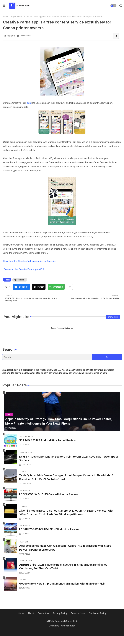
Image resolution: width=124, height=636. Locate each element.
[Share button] (70, 287)
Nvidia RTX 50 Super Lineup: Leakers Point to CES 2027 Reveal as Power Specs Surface (69, 458)
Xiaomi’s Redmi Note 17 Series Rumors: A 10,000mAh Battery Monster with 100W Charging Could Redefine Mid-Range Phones (66, 512)
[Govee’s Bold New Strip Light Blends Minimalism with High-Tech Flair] (10, 584)
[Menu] (4, 6)
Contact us (43, 613)
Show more (113, 317)
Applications (16, 16)
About (31, 613)
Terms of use (78, 613)
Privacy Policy (60, 613)
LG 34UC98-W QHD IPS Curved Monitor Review (48, 494)
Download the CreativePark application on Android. (29, 261)
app (29, 102)
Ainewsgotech (68, 625)
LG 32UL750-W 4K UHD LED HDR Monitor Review (49, 529)
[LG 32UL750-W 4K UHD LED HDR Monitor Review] (10, 530)
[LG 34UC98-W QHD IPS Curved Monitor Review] (10, 494)
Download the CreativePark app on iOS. (24, 269)
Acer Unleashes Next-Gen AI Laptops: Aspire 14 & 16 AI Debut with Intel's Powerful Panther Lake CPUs (65, 547)
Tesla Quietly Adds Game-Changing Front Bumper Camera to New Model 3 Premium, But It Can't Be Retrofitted (66, 477)
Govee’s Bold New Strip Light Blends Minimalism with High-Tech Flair (62, 583)
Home (5, 16)
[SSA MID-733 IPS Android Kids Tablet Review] (10, 440)
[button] (113, 5)
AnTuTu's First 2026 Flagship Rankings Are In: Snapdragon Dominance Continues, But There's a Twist (63, 566)
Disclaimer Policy (97, 613)
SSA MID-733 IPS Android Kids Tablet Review (47, 440)
